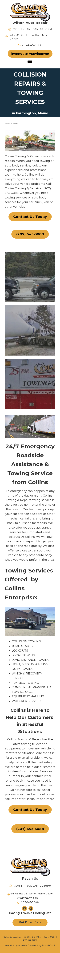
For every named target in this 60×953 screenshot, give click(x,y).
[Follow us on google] (30, 908)
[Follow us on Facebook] (24, 908)
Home (7, 123)
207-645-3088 (30, 902)
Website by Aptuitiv (16, 945)
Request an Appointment (30, 53)
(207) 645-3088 (30, 234)
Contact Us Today (30, 217)
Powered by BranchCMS (41, 945)
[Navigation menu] (30, 61)
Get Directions (30, 922)
